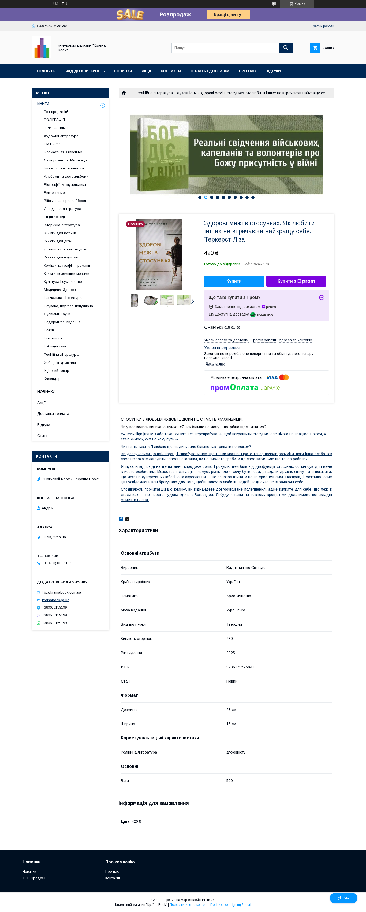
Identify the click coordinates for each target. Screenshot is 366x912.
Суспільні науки (57, 314)
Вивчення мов (55, 193)
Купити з (287, 281)
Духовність (186, 93)
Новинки (123, 71)
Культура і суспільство (63, 282)
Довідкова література (62, 209)
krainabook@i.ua (55, 600)
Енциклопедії (55, 217)
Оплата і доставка (210, 71)
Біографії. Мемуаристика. (65, 185)
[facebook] (121, 519)
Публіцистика (55, 346)
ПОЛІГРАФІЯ (54, 120)
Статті (42, 435)
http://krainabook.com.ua (61, 592)
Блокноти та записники (63, 152)
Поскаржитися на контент (189, 905)
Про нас (247, 71)
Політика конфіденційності (230, 905)
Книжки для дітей (58, 241)
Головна (46, 71)
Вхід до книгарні (81, 71)
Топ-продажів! (56, 112)
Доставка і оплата (53, 413)
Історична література (62, 225)
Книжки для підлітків (61, 257)
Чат (347, 898)
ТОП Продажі (34, 878)
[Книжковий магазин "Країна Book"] (41, 57)
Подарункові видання (62, 322)
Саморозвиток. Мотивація (66, 160)
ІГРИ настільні (56, 128)
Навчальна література (63, 298)
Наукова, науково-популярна (68, 306)
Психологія (53, 338)
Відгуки (273, 71)
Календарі (52, 379)
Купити (234, 281)
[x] (127, 519)
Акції (146, 71)
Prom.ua (208, 900)
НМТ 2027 (52, 144)
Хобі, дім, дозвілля (60, 363)
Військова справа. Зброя (65, 201)
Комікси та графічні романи (67, 266)
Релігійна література (155, 93)
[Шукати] (286, 48)
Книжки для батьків (60, 233)
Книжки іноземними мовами (66, 274)
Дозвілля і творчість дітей (66, 249)
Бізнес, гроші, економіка (64, 168)
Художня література (61, 136)
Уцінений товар (56, 371)
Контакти (171, 71)
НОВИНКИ (46, 392)
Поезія (49, 330)
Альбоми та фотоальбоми (66, 177)
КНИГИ (43, 104)
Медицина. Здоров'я (61, 290)
